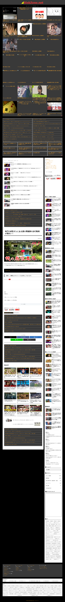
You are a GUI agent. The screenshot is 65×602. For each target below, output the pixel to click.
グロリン (17, 570)
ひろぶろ (29, 568)
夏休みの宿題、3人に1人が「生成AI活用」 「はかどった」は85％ (43, 136)
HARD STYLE (6, 569)
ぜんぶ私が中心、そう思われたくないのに (39, 119)
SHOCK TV (17, 568)
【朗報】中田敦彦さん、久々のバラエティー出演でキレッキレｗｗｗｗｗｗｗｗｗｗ (17, 435)
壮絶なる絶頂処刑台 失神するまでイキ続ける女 (12, 326)
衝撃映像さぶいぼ (6, 573)
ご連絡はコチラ (49, 162)
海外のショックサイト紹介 (51, 168)
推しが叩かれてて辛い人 (7, 141)
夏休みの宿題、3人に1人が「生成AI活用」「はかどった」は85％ (13, 134)
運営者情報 (48, 163)
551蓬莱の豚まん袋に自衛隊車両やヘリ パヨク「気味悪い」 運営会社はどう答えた (17, 223)
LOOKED (17, 567)
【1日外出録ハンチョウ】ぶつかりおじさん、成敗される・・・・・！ (15, 216)
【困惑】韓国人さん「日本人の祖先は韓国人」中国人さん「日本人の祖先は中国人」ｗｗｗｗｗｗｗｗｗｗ (17, 136)
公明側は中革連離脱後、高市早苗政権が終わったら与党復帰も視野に (43, 132)
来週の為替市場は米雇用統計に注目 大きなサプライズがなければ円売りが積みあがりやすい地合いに (47, 123)
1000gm (29, 567)
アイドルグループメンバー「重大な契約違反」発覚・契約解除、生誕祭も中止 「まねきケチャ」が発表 (20, 214)
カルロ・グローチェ (6, 572)
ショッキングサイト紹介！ (51, 165)
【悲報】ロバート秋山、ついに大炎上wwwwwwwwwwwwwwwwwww (15, 354)
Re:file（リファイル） (19, 569)
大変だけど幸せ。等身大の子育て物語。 (11, 345)
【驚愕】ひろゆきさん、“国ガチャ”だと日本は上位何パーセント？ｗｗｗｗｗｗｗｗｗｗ (16, 121)
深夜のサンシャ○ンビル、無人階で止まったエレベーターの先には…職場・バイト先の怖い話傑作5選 (17, 130)
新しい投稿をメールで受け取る (11, 300)
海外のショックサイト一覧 (43, 568)
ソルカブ (5, 575)
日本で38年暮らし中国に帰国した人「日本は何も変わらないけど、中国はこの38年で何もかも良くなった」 (47, 141)
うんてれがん (30, 570)
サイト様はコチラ (49, 160)
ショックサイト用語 (42, 566)
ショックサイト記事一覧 (43, 567)
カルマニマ (5, 570)
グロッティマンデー (6, 571)
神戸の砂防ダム (17, 312)
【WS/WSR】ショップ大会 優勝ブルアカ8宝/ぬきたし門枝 (13, 212)
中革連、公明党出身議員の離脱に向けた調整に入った (41, 121)
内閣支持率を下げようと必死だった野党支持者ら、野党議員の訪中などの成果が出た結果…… (19, 218)
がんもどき (5, 568)
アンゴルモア (6, 574)
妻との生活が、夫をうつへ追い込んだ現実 (11, 315)
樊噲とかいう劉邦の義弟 (8, 322)
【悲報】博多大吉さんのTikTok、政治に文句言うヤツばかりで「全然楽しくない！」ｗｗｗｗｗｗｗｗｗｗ (17, 132)
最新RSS (48, 159)
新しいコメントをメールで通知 (11, 297)
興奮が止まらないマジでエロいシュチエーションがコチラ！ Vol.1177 (43, 134)
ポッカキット (6, 567)
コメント (6, 279)
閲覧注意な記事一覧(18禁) (51, 167)
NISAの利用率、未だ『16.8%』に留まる (11, 360)
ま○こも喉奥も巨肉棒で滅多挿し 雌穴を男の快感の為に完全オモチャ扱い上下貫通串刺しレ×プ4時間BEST (20, 317)
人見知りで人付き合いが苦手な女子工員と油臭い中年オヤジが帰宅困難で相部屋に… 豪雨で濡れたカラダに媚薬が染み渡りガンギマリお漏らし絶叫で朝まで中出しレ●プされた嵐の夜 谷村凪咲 (23, 324)
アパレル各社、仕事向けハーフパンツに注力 (40, 130)
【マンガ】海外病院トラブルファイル (9, 119)
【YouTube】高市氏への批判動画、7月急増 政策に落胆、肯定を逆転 (15, 225)
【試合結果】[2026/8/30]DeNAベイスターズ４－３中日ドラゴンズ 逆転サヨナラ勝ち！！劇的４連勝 (17, 123)
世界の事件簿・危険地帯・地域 (9, 312)
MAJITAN (29, 569)
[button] (29, 340)
